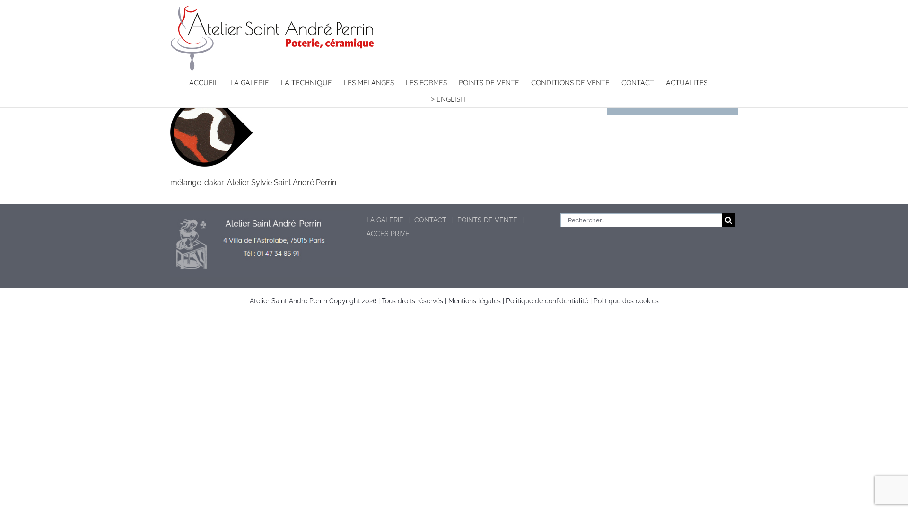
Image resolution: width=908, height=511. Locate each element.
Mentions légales (474, 301)
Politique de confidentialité (547, 301)
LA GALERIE (385, 220)
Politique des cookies (626, 301)
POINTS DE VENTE (487, 220)
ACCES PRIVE (388, 234)
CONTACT (430, 220)
